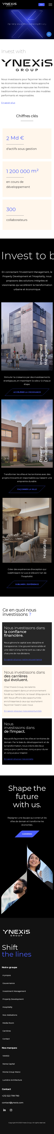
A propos (7, 975)
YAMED (6, 1056)
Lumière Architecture (12, 1080)
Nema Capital (9, 1064)
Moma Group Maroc (11, 1072)
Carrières (7, 1031)
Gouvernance (9, 983)
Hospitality (44, 548)
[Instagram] (11, 1110)
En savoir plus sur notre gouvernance (23, 659)
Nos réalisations (10, 1015)
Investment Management (14, 991)
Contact (6, 1039)
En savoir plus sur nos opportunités (22, 711)
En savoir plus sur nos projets (18, 759)
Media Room (8, 1023)
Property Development (13, 999)
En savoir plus (8, 103)
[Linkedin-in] (4, 1110)
